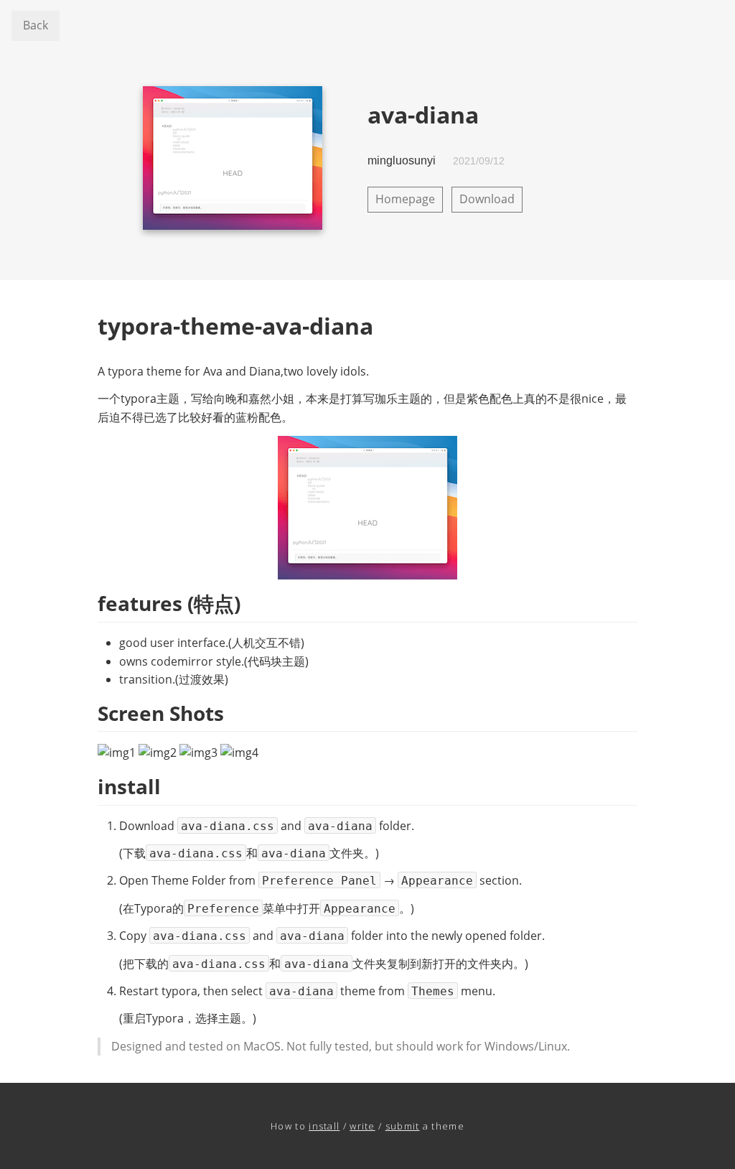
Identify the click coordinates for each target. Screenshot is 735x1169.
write (362, 1125)
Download (487, 199)
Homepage (405, 199)
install (324, 1125)
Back (35, 25)
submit (402, 1125)
